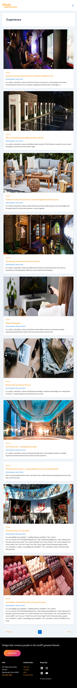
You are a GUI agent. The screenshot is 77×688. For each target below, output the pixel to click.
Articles (8, 72)
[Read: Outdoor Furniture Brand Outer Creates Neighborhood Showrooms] (39, 172)
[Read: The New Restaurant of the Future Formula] (39, 234)
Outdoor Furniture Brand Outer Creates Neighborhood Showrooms (32, 199)
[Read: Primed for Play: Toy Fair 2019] (39, 504)
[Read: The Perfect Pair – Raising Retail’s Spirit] (39, 420)
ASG (24, 672)
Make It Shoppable (13, 323)
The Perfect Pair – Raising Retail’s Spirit (21, 447)
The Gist (26, 667)
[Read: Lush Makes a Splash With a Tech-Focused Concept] (39, 575)
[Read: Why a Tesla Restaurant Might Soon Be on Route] (39, 111)
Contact (26, 669)
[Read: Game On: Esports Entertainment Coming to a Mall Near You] (39, 49)
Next (70, 632)
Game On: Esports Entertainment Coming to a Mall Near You (29, 76)
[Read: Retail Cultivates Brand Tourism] (39, 358)
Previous (8, 632)
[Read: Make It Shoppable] (39, 296)
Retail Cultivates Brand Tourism (18, 385)
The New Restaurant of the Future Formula (22, 261)
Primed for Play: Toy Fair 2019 (17, 531)
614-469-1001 (7, 675)
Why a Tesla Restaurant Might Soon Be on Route (25, 138)
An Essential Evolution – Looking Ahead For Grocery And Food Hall (32, 469)
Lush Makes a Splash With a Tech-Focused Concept (26, 602)
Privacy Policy (28, 675)
